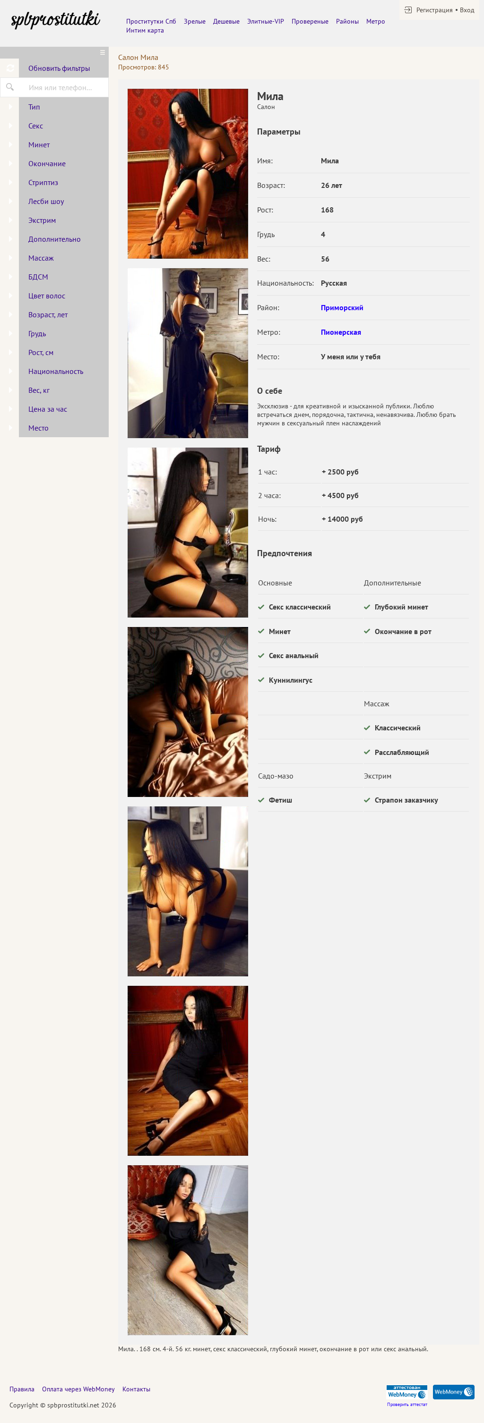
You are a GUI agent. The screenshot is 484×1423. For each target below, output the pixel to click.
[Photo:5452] (188, 891)
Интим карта (145, 30)
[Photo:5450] (188, 533)
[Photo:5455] (188, 174)
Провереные (310, 21)
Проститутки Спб (151, 21)
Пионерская (341, 332)
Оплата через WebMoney (78, 1389)
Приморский (342, 307)
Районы (347, 21)
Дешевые (226, 21)
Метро (375, 21)
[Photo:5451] (188, 712)
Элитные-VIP (265, 21)
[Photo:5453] (188, 1071)
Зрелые (195, 21)
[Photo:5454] (188, 1250)
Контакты (136, 1389)
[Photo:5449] (188, 353)
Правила (22, 1389)
